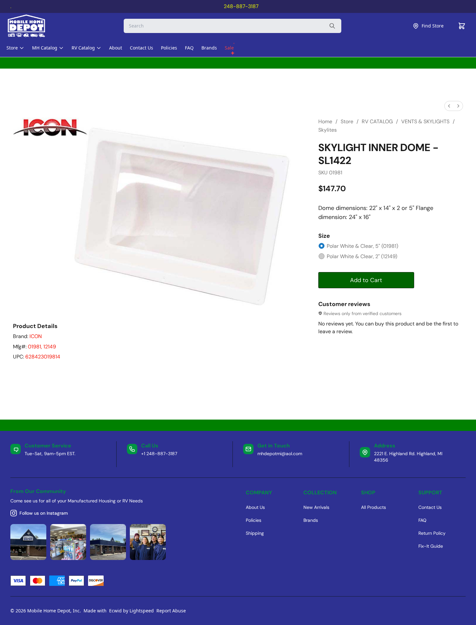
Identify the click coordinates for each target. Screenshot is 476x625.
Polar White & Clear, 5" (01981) (362, 246)
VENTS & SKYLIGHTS (425, 121)
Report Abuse (171, 611)
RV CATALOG (377, 121)
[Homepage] (32, 26)
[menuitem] (449, 106)
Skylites (327, 129)
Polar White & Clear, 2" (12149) (362, 256)
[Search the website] (332, 26)
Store (347, 121)
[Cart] (461, 25)
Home (325, 121)
